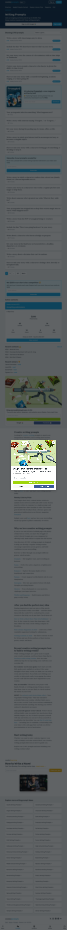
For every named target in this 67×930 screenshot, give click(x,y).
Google (21, 486)
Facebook (43, 486)
